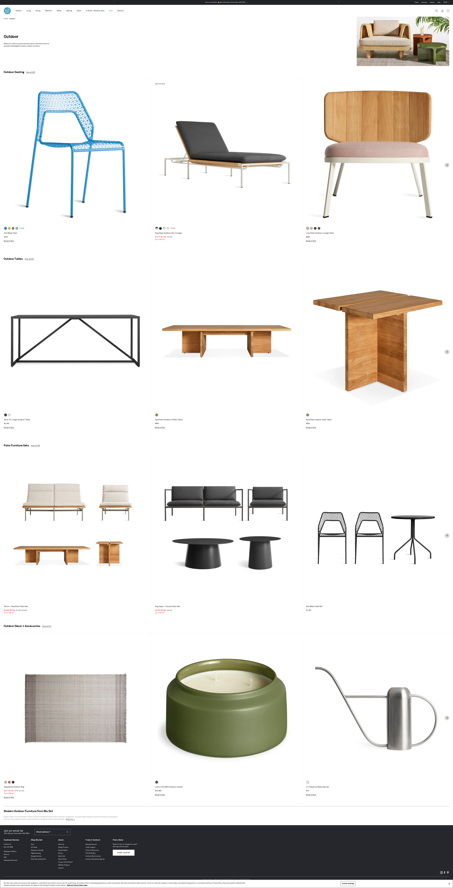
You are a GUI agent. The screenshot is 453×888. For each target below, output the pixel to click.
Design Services (36, 856)
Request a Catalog (37, 850)
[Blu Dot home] (7, 10)
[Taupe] (5, 782)
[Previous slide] (6, 165)
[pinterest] (447, 873)
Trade (416, 2)
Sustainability (62, 850)
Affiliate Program (64, 865)
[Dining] (38, 11)
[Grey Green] (13, 228)
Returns (6, 854)
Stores (432, 2)
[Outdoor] (19, 11)
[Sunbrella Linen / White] (168, 228)
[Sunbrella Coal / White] (156, 228)
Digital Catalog (36, 853)
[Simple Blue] (5, 228)
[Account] (442, 10)
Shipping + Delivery (10, 851)
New (32, 844)
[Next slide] (447, 165)
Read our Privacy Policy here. (77, 885)
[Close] (449, 883)
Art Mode (34, 847)
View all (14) (46, 626)
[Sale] (111, 11)
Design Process (63, 847)
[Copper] (9, 782)
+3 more (172, 228)
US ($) (446, 3)
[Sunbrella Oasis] (311, 228)
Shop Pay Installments (38, 859)
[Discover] (120, 11)
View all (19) (35, 445)
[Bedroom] (48, 11)
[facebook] (444, 873)
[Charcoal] (13, 782)
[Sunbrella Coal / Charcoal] (160, 228)
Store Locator (123, 852)
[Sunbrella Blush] (307, 228)
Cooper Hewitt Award (65, 862)
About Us (61, 844)
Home (6, 18)
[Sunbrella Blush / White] (164, 228)
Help (438, 2)
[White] (9, 414)
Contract (424, 2)
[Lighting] (69, 11)
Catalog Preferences (10, 860)
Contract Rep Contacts (93, 856)
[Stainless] (307, 782)
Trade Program (90, 847)
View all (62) (30, 72)
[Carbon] (5, 414)
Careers (61, 868)
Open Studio (62, 859)
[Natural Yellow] (9, 228)
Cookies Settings (348, 883)
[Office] (59, 11)
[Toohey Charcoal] (319, 228)
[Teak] (156, 414)
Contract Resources (92, 850)
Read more (69, 819)
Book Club (61, 856)
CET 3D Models (90, 853)
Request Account (91, 844)
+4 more (21, 228)
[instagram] (441, 873)
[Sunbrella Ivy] (315, 228)
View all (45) (29, 259)
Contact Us (7, 844)
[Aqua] (16, 228)
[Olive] (156, 782)
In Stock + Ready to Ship (95, 10)
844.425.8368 (8, 847)
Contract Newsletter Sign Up (95, 859)
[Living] (28, 11)
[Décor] (79, 11)
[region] (226, 884)
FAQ (5, 857)
